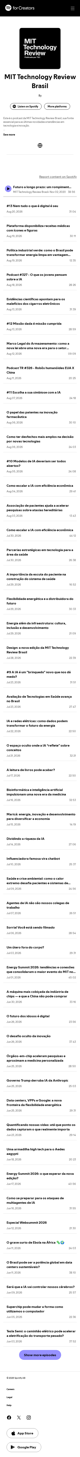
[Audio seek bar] (40, 196)
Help (9, 1405)
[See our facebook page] (9, 1417)
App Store (25, 1433)
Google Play (26, 1447)
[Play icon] (8, 188)
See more (9, 134)
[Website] (40, 145)
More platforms (57, 106)
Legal (9, 1397)
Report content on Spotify (58, 176)
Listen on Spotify (28, 106)
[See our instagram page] (28, 1417)
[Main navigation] (72, 8)
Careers (10, 1389)
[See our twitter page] (18, 1417)
